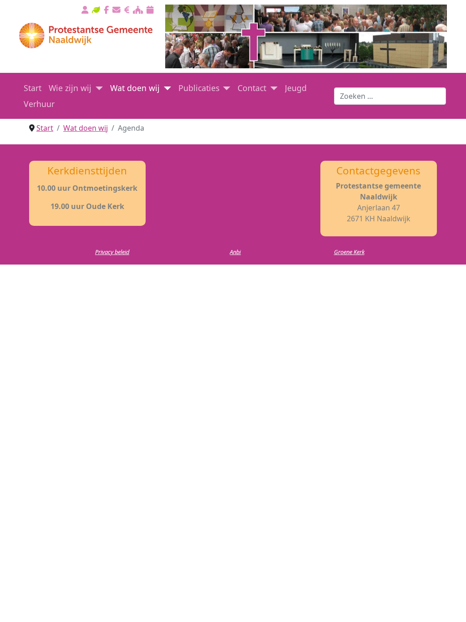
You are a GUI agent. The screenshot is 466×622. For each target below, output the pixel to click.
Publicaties (198, 87)
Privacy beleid (112, 252)
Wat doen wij (135, 87)
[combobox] (390, 96)
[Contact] (272, 88)
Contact (252, 87)
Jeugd (296, 87)
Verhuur (39, 103)
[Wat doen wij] (165, 88)
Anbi (235, 252)
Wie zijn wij (70, 87)
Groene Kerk (349, 252)
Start (32, 87)
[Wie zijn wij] (97, 88)
